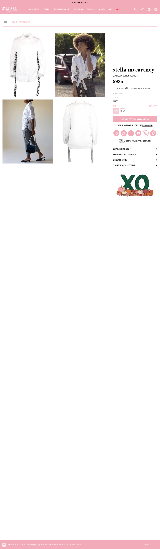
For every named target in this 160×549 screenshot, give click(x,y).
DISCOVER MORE (120, 160)
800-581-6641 (147, 125)
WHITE (115, 101)
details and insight (122, 149)
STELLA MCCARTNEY (133, 69)
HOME (5, 22)
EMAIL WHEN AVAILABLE (135, 119)
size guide (153, 106)
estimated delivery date (124, 154)
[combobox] (132, 9)
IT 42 (122, 111)
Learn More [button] (76, 544)
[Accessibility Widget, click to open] (4, 545)
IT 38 (116, 111)
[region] (80, 2)
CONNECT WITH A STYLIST (124, 165)
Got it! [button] (147, 544)
